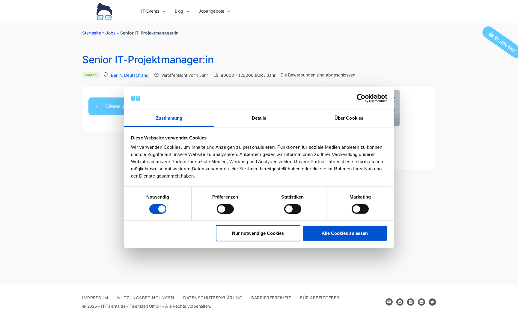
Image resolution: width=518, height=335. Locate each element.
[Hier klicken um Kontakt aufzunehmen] (389, 302)
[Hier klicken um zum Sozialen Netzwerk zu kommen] (399, 302)
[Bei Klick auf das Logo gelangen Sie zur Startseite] (104, 11)
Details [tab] (259, 118)
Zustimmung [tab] (169, 118)
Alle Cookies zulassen (345, 233)
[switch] (225, 209)
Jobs (110, 32)
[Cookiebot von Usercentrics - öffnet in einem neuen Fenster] (361, 98)
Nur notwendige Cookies (258, 233)
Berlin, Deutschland (130, 75)
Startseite (91, 32)
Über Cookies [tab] (349, 118)
